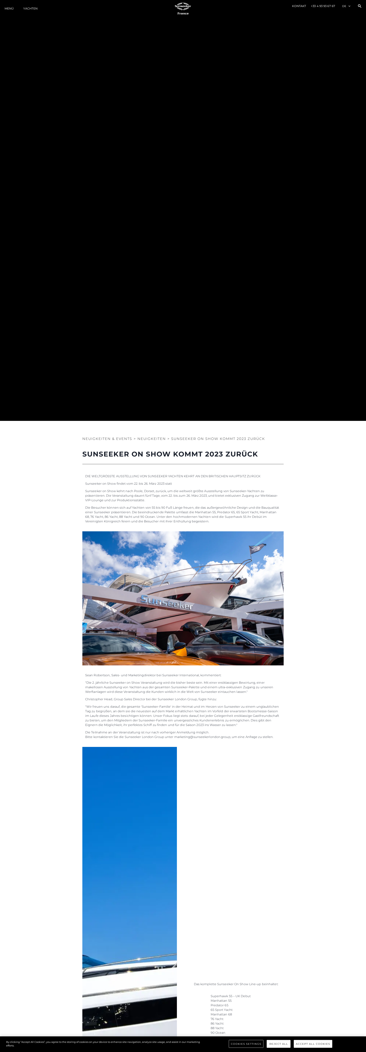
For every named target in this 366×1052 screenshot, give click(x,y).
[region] (183, 1044)
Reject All (278, 1043)
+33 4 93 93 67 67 (323, 6)
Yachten (30, 8)
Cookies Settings (246, 1043)
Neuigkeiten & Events (107, 439)
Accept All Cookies (313, 1043)
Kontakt (299, 6)
